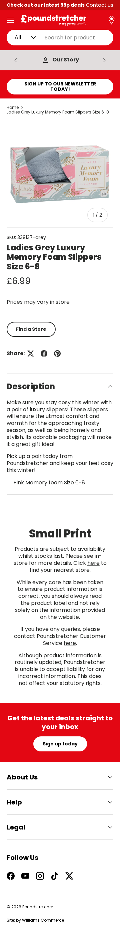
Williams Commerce (43, 920)
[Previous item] (16, 60)
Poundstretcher (37, 907)
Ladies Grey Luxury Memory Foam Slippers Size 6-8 (58, 112)
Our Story (65, 60)
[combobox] (60, 37)
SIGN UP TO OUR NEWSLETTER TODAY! (60, 86)
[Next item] (104, 60)
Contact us (99, 5)
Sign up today (60, 743)
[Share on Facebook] (44, 353)
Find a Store (31, 329)
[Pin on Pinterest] (57, 353)
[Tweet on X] (30, 353)
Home (13, 107)
